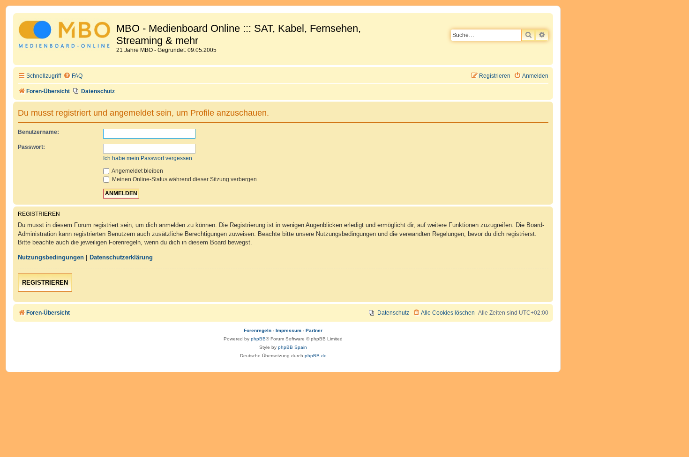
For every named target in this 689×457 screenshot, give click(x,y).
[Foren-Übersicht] (65, 35)
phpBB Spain (292, 347)
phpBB (258, 338)
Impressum (288, 330)
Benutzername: (38, 132)
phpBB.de (316, 355)
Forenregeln (257, 330)
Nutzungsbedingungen (51, 257)
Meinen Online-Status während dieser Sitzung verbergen (184, 179)
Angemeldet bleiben (137, 171)
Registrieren (45, 282)
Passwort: (31, 147)
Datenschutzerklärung (121, 257)
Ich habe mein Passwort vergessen (147, 158)
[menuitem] (72, 76)
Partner (314, 330)
